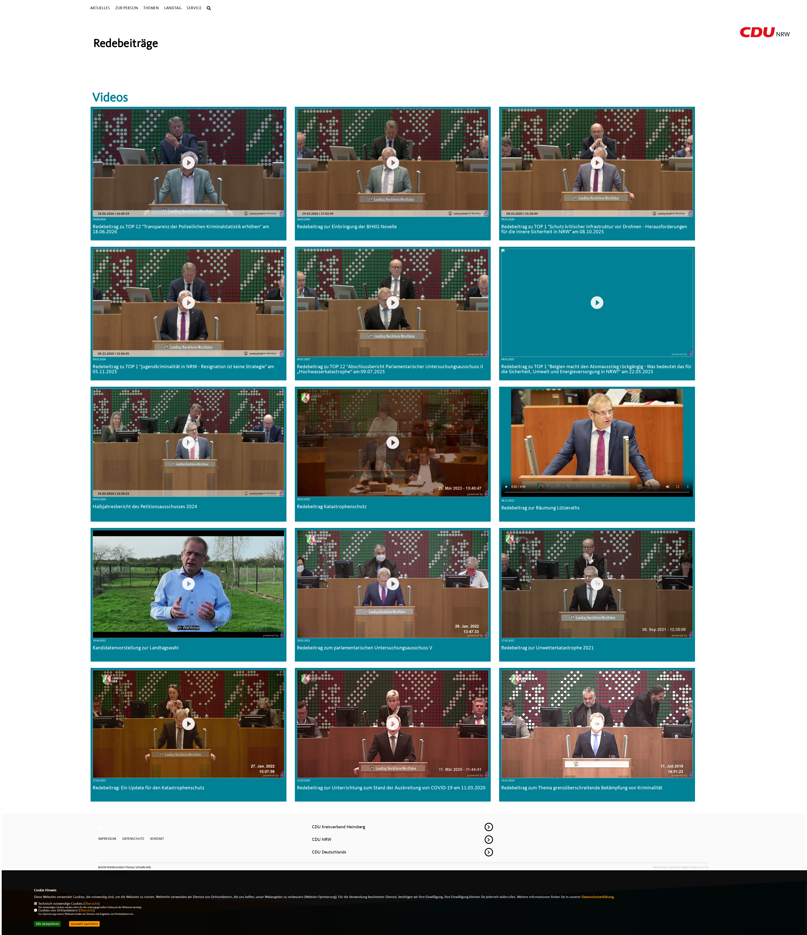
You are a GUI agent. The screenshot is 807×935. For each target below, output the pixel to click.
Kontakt (157, 839)
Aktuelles (100, 8)
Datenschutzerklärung (598, 897)
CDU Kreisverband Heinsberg (338, 826)
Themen (151, 8)
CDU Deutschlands (329, 852)
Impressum (107, 839)
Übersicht (91, 904)
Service (194, 8)
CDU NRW (321, 839)
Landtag (172, 8)
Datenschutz (133, 839)
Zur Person (126, 8)
